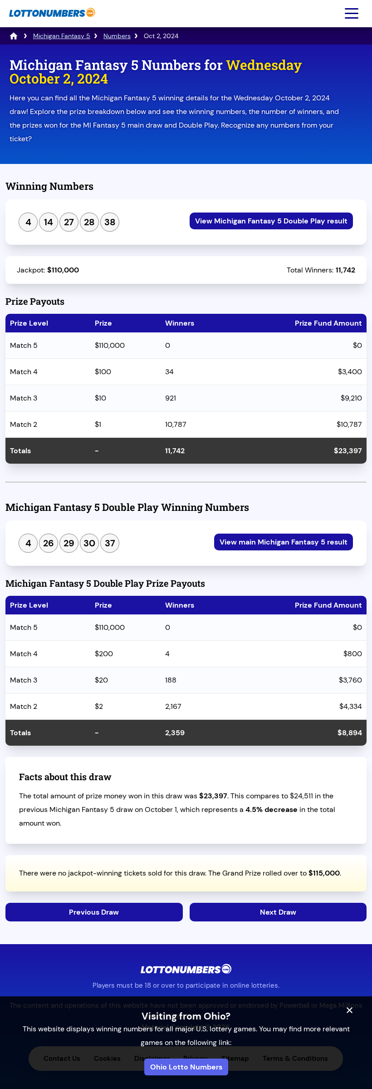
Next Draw (278, 912)
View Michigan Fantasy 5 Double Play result (271, 221)
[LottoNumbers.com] (51, 21)
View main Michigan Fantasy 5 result (284, 542)
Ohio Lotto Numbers (186, 1067)
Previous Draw (94, 912)
